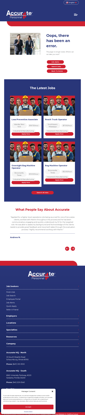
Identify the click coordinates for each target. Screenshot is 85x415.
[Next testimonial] (73, 249)
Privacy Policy (28, 411)
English (72, 3)
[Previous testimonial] (67, 249)
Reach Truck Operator (56, 119)
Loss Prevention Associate (25, 119)
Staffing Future (72, 414)
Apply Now (26, 134)
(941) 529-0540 (19, 382)
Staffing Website (58, 414)
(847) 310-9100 (19, 364)
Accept (28, 407)
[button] (52, 391)
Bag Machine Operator (56, 165)
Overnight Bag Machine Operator (23, 166)
